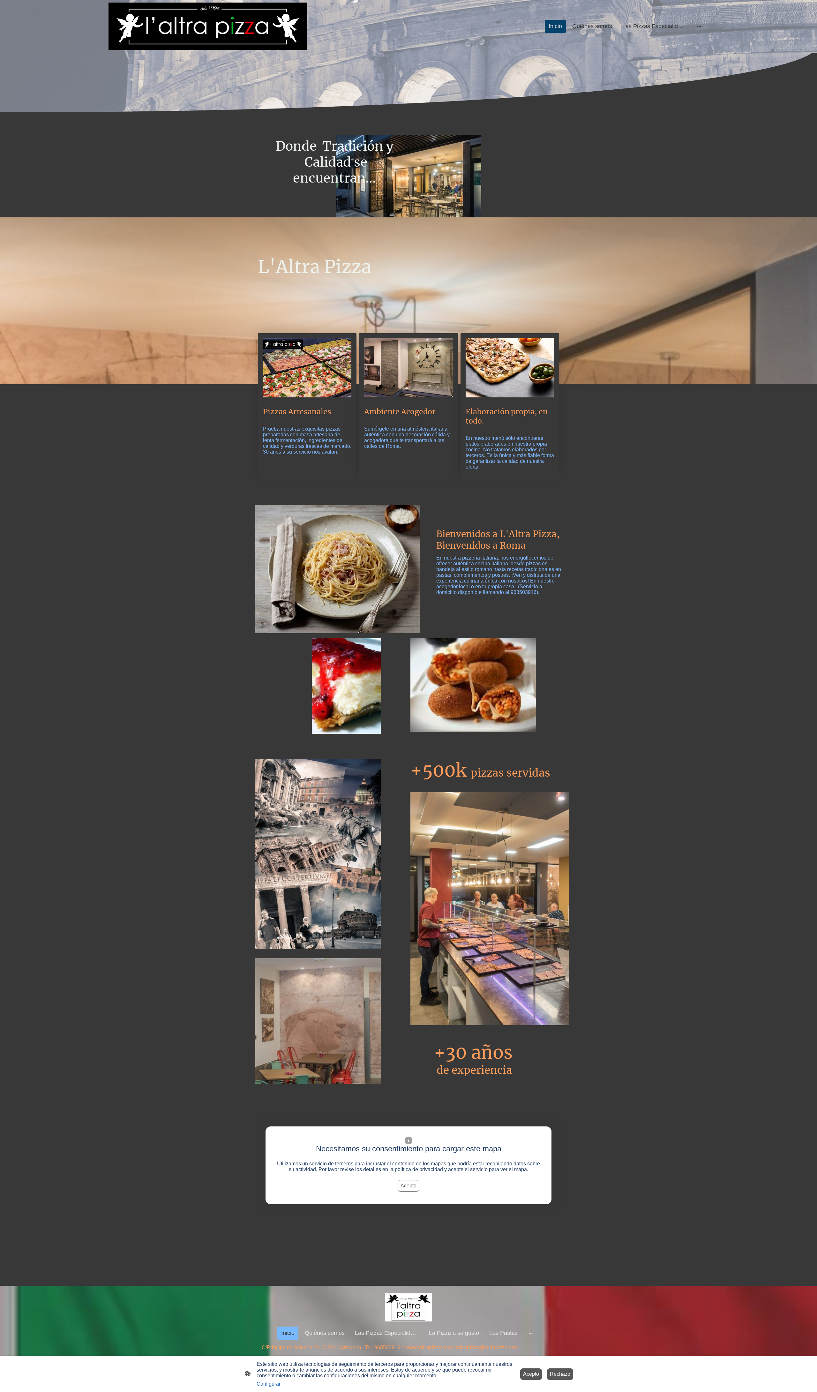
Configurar (269, 1384)
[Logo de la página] (208, 26)
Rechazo (560, 1374)
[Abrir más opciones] (699, 26)
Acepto (408, 1185)
